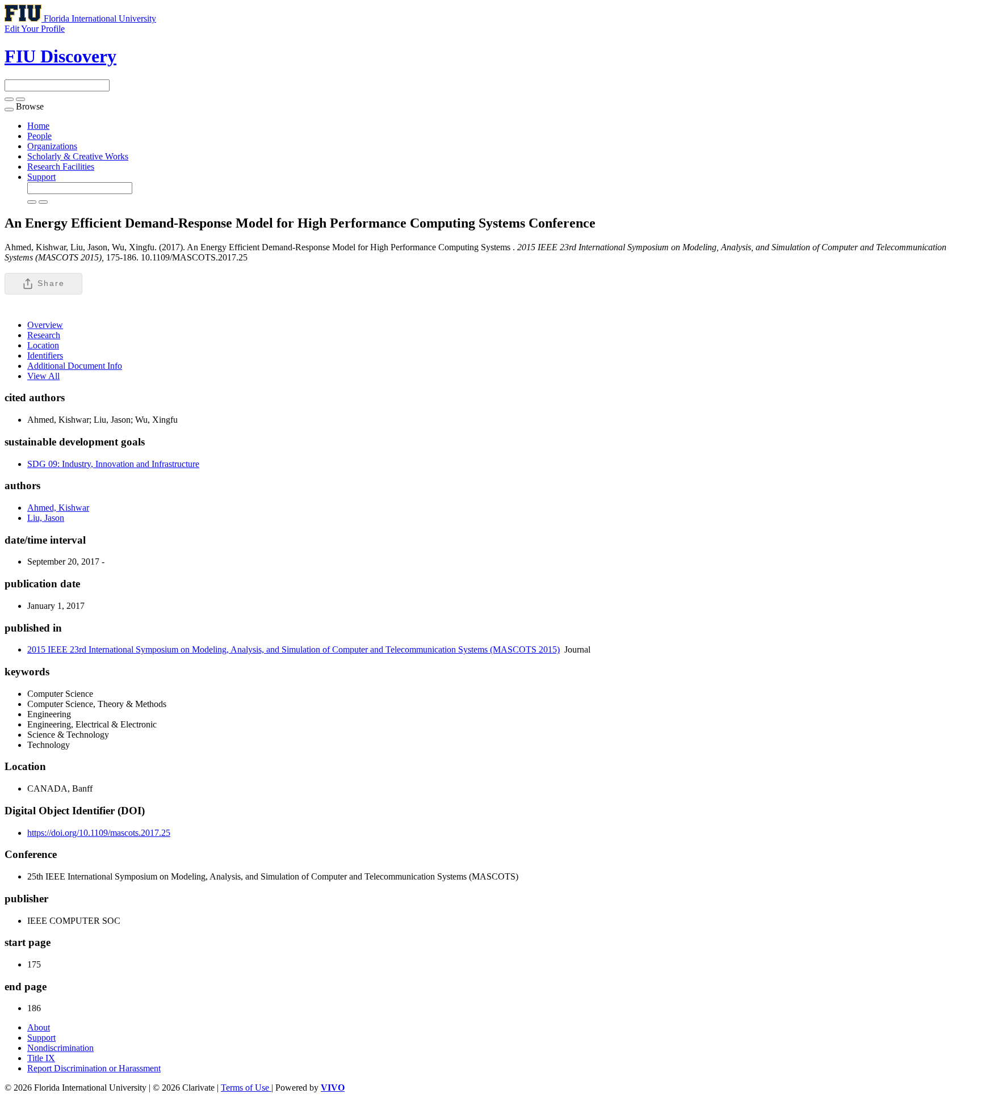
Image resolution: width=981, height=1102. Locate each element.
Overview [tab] (45, 325)
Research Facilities (60, 166)
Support (41, 177)
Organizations (52, 146)
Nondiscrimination (60, 1048)
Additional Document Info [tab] (74, 366)
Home (38, 126)
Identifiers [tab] (45, 355)
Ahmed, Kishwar (58, 507)
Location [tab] (43, 345)
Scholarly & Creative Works (77, 156)
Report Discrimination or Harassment (94, 1068)
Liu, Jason (45, 518)
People (39, 136)
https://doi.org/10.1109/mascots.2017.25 (98, 833)
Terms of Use (246, 1087)
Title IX (41, 1058)
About (38, 1027)
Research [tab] (43, 335)
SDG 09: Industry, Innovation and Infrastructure (113, 464)
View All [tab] (43, 376)
